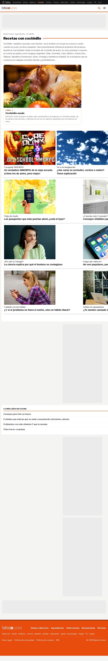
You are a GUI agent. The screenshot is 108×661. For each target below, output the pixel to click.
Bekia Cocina (8, 34)
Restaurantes (88, 628)
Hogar (89, 2)
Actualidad (17, 2)
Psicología (81, 2)
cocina (30, 634)
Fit (95, 2)
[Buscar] (99, 8)
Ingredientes (20, 34)
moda (14, 634)
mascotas (54, 634)
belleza (21, 634)
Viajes (100, 2)
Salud (72, 2)
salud (63, 634)
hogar (81, 634)
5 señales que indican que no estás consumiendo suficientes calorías (36, 419)
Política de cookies (45, 640)
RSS (58, 640)
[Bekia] (6, 2)
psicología (72, 634)
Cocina (41, 2)
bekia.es (6, 634)
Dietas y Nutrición (40, 628)
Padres (48, 2)
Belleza (33, 2)
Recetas (102, 628)
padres (38, 634)
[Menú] (104, 8)
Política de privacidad (24, 640)
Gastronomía (72, 628)
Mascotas (64, 2)
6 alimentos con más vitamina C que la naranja (25, 424)
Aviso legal (7, 640)
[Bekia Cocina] (9, 8)
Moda (25, 2)
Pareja (56, 2)
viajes (92, 634)
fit (86, 634)
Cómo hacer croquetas (14, 429)
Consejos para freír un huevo (17, 414)
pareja (45, 634)
